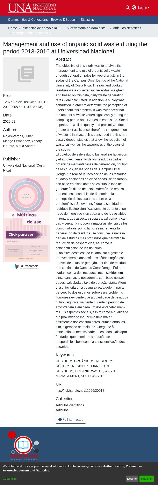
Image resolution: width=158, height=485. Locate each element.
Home (12, 28)
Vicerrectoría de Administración (87, 28)
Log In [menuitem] (142, 7)
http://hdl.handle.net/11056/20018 (80, 390)
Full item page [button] (72, 419)
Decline (132, 478)
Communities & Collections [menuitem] (28, 19)
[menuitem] (134, 7)
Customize (10, 478)
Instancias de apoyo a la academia (42, 28)
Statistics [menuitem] (87, 19)
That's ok (146, 478)
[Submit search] (127, 7)
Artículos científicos (127, 28)
